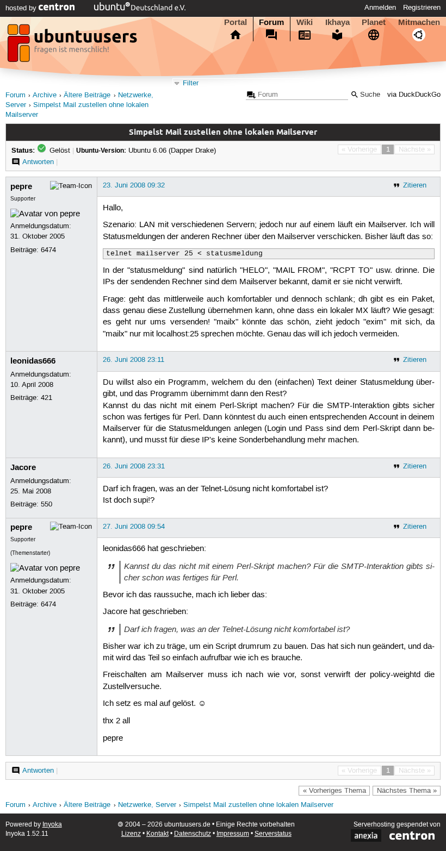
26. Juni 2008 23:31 (134, 466)
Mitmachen (419, 22)
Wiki (304, 22)
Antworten (38, 162)
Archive (45, 95)
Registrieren (422, 7)
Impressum (232, 834)
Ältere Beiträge (87, 95)
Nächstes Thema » (407, 790)
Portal (235, 22)
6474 (48, 250)
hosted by (22, 8)
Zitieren (414, 185)
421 (46, 397)
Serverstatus (273, 834)
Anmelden (380, 7)
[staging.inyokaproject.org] (73, 46)
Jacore (23, 467)
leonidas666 (32, 360)
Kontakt (157, 834)
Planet (374, 22)
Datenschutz (192, 834)
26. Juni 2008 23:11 (133, 359)
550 (46, 504)
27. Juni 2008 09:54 (134, 526)
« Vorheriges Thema (334, 790)
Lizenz (131, 834)
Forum (271, 22)
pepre (21, 186)
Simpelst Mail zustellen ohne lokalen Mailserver (258, 805)
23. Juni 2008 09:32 (134, 185)
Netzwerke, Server (147, 805)
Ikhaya (337, 22)
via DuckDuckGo (414, 95)
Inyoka (52, 825)
